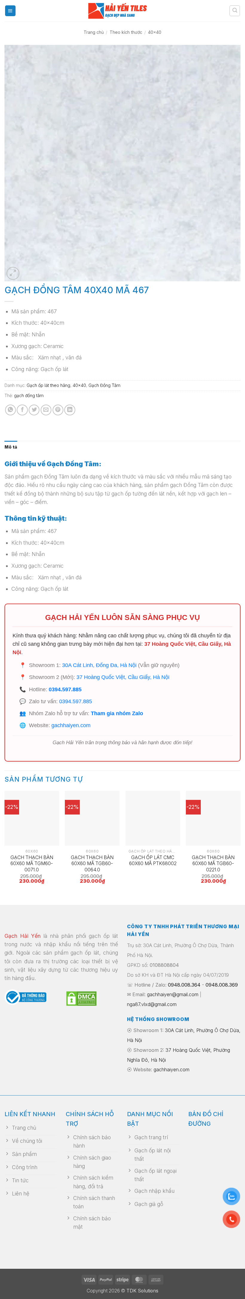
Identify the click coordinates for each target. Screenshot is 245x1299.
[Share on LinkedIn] (69, 410)
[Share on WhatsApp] (10, 410)
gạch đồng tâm (29, 395)
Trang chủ (94, 32)
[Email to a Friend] (46, 410)
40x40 (154, 32)
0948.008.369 (222, 985)
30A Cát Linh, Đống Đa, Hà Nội (99, 665)
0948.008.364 (184, 985)
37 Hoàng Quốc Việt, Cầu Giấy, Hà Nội (122, 677)
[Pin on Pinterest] (58, 410)
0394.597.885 (65, 689)
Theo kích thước (126, 32)
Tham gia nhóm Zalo (117, 713)
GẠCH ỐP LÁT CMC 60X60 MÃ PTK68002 (153, 861)
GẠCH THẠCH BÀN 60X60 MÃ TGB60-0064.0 (92, 864)
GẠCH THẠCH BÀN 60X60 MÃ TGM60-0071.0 (31, 864)
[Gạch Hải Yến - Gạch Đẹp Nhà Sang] (122, 11)
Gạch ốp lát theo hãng (48, 385)
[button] (10, 10)
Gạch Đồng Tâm (104, 385)
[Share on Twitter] (34, 410)
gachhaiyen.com (71, 725)
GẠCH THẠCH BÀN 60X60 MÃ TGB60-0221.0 (213, 864)
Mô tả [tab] (10, 446)
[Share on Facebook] (22, 410)
